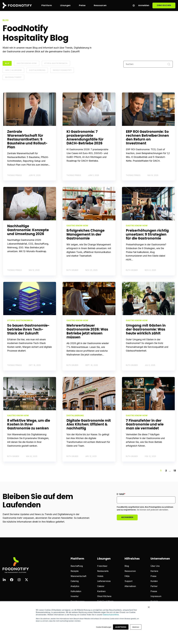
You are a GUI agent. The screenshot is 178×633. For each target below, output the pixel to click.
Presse (154, 591)
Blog (127, 566)
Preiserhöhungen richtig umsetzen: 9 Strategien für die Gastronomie (147, 234)
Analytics (75, 586)
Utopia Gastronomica (56, 63)
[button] (120, 627)
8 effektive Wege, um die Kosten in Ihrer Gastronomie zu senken (28, 424)
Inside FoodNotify (62, 70)
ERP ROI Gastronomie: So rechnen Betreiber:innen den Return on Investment (147, 137)
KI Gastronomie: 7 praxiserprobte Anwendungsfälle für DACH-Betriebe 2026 (84, 137)
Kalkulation (76, 591)
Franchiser (102, 566)
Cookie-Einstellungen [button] (103, 627)
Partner (154, 586)
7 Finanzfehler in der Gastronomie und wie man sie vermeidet (145, 424)
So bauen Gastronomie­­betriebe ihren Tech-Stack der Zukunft (28, 329)
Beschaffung (77, 566)
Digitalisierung (37, 70)
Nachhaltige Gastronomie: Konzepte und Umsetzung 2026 (28, 230)
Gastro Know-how (27, 63)
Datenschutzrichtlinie (111, 614)
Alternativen (130, 586)
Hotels (100, 576)
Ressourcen (130, 571)
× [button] (148, 606)
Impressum (156, 596)
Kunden (154, 581)
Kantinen (101, 591)
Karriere (154, 571)
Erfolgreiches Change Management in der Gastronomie (85, 234)
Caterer (100, 586)
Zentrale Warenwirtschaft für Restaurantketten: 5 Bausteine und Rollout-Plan (27, 139)
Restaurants (103, 571)
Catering (75, 581)
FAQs (127, 576)
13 (175, 470)
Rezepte (75, 571)
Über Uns (155, 566)
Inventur (75, 596)
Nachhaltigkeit (13, 77)
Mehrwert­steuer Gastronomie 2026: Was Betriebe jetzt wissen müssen (87, 331)
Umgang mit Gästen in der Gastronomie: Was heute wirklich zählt (146, 329)
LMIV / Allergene (13, 70)
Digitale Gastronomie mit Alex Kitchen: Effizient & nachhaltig (88, 424)
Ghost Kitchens (104, 596)
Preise (153, 576)
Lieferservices (104, 581)
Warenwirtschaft (78, 576)
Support (128, 581)
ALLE (7, 63)
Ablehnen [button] (135, 627)
